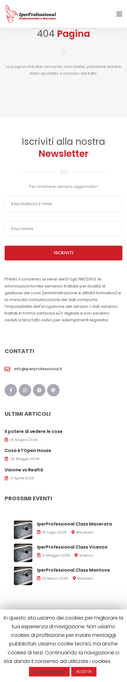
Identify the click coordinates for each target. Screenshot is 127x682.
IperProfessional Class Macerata (74, 524)
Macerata (84, 532)
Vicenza (86, 555)
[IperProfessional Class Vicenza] (23, 552)
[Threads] (53, 390)
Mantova (85, 578)
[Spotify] (39, 390)
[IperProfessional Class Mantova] (23, 575)
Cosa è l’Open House (28, 450)
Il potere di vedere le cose (34, 431)
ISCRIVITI (63, 253)
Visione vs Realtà (24, 470)
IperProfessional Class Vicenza (72, 547)
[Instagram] (25, 390)
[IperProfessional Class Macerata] (23, 529)
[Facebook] (11, 390)
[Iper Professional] (31, 14)
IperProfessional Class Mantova (73, 570)
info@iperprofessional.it (38, 369)
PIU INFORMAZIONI (49, 671)
